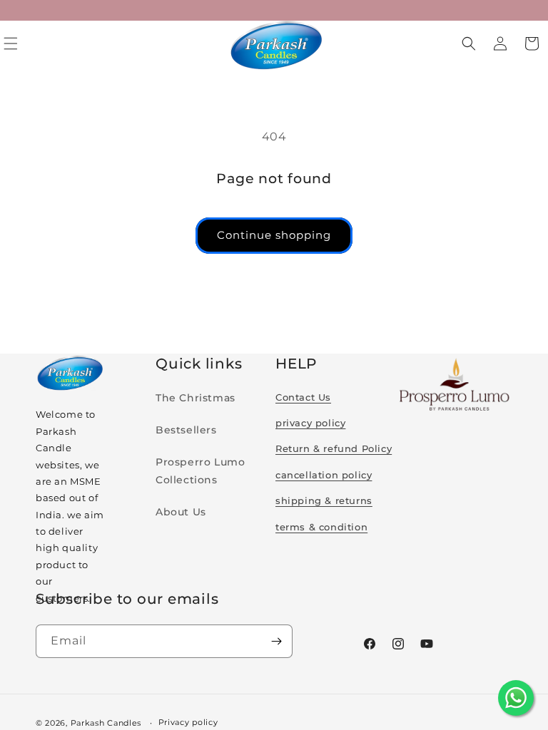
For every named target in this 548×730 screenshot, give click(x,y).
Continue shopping (274, 235)
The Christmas (195, 397)
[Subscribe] (276, 641)
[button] (468, 43)
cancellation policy (323, 474)
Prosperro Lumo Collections (200, 471)
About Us (181, 511)
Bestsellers (186, 429)
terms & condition (321, 527)
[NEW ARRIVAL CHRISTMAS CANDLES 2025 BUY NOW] (274, 10)
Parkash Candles (106, 723)
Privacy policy (188, 722)
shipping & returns (323, 500)
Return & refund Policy (333, 448)
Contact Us (303, 397)
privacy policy (310, 422)
